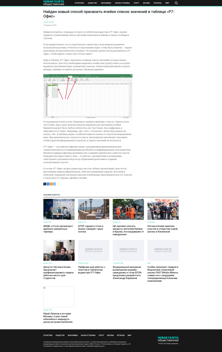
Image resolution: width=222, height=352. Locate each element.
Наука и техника (122, 3)
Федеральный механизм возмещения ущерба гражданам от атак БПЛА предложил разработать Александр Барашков (127, 272)
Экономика (106, 3)
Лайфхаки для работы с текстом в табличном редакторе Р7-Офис (91, 270)
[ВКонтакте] (48, 184)
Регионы (158, 3)
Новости (47, 222)
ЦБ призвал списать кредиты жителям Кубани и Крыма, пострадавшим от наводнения (128, 230)
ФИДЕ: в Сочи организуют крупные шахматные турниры (58, 229)
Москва (146, 3)
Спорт (136, 3)
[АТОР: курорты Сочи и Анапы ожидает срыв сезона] (93, 219)
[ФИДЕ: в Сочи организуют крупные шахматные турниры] (59, 219)
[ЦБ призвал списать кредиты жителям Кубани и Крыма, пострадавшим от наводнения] (128, 219)
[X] (44, 184)
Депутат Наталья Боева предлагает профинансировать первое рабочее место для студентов (58, 272)
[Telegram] (54, 184)
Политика (79, 3)
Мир (167, 3)
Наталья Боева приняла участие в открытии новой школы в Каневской (162, 229)
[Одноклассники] (51, 184)
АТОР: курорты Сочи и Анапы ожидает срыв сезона (90, 229)
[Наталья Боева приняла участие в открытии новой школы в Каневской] (163, 219)
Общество (92, 3)
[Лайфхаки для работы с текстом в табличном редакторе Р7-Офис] (93, 260)
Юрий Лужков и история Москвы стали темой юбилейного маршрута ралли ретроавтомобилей (57, 317)
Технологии (48, 22)
